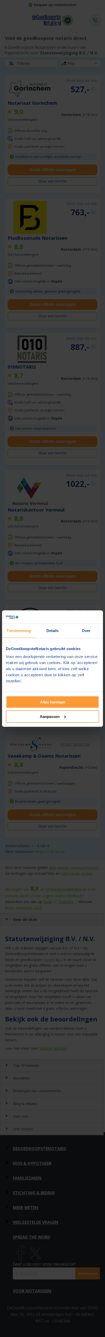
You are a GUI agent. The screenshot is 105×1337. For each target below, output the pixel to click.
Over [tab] (86, 630)
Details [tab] (52, 630)
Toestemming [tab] (19, 630)
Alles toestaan (52, 702)
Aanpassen (50, 716)
